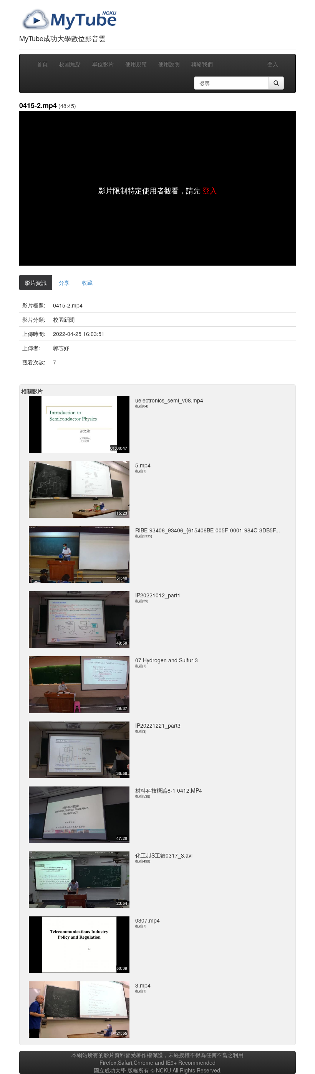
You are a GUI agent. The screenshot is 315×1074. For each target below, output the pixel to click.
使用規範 (136, 64)
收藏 (87, 282)
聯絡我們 (202, 64)
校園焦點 (70, 64)
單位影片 (103, 64)
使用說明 (169, 64)
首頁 (42, 64)
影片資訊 (35, 282)
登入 (272, 64)
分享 (64, 282)
